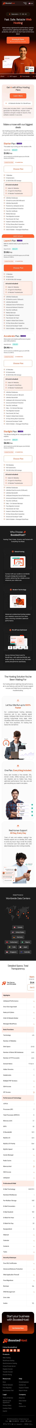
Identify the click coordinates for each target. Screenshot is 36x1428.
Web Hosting (7, 1357)
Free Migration (7, 1387)
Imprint (5, 1411)
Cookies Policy (7, 1408)
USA (32, 3)
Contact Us (22, 1385)
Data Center (22, 1400)
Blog (20, 1403)
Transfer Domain (8, 1372)
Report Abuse (23, 1390)
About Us (22, 1398)
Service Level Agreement (7, 1401)
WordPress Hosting (8, 1360)
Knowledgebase (24, 1382)
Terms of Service (8, 1398)
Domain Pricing (7, 1374)
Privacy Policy (7, 1405)
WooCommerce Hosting (10, 1363)
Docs (4, 1382)
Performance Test (8, 1390)
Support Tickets (24, 1387)
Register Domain (8, 1369)
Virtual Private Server (9, 1366)
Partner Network (8, 1385)
